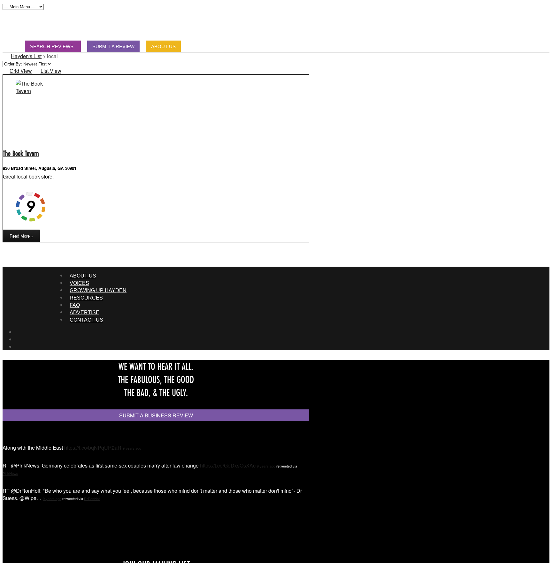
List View (51, 70)
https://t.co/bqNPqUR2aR (92, 447)
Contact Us (86, 320)
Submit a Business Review (156, 415)
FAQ (75, 305)
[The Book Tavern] (30, 91)
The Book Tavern (21, 153)
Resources (86, 298)
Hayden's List (26, 56)
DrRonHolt (92, 498)
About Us (83, 275)
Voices (79, 283)
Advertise (84, 312)
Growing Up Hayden (98, 290)
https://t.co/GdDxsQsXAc (228, 465)
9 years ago (132, 448)
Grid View (21, 70)
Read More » (21, 236)
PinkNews (10, 473)
